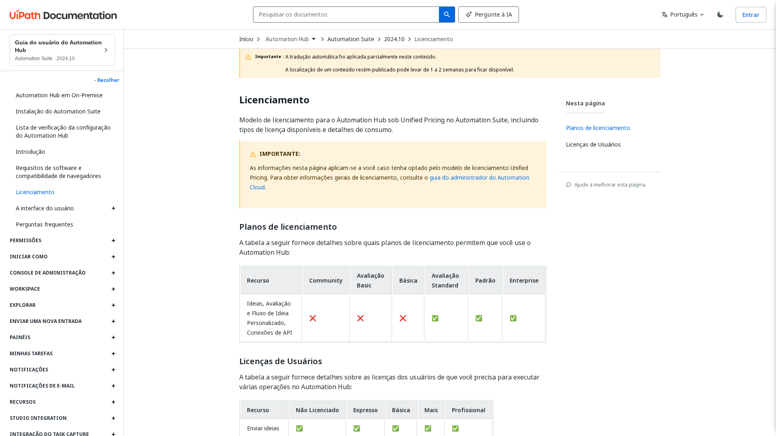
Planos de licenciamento (288, 227)
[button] (62, 192)
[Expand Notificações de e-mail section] (113, 386)
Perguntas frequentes (44, 224)
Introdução (30, 151)
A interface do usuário (45, 208)
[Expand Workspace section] (113, 289)
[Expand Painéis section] (113, 337)
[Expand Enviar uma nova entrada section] (113, 321)
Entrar (750, 14)
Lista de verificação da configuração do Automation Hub (63, 131)
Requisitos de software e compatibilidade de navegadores (58, 172)
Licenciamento (433, 39)
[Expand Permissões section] (113, 240)
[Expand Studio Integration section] (113, 418)
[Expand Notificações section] (113, 369)
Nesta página (585, 103)
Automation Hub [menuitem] (287, 39)
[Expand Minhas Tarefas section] (113, 353)
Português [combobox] (679, 14)
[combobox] (348, 14)
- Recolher (106, 80)
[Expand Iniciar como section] (113, 256)
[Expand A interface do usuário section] (113, 208)
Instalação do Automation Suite (58, 111)
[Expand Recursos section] (113, 402)
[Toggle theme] (720, 14)
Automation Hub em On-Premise (59, 95)
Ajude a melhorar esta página (609, 184)
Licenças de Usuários (280, 361)
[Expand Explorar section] (113, 305)
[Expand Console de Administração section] (113, 273)
